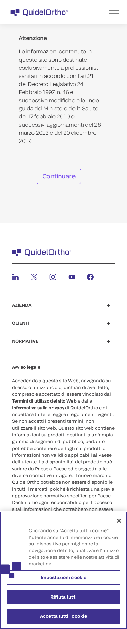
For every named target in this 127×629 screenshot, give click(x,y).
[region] (63, 570)
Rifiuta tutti (63, 597)
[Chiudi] (118, 520)
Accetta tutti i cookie (63, 616)
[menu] (105, 12)
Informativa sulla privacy (38, 407)
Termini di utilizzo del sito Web (44, 401)
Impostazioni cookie (63, 577)
